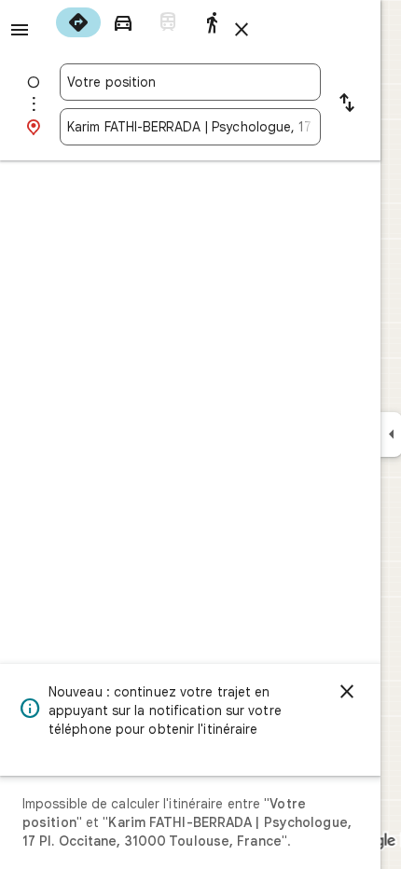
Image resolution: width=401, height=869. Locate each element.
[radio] (78, 22)
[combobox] (190, 82)
